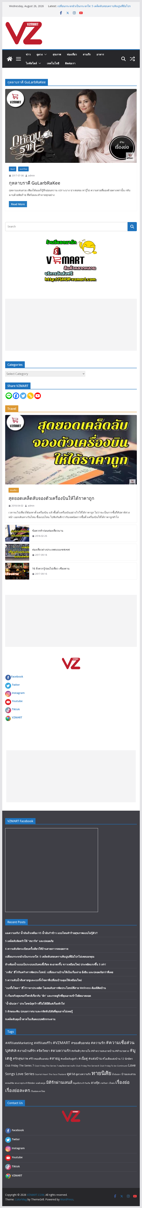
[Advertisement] (71, 325)
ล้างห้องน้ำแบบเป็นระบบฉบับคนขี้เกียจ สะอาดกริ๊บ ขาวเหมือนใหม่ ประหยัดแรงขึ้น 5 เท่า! (55, 964)
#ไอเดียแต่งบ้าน (111, 1058)
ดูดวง (40, 54)
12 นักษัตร (127, 1058)
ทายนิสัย (101, 1073)
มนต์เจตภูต (40, 1083)
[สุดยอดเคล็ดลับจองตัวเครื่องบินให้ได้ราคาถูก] (71, 450)
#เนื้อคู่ (83, 1058)
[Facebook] (16, 396)
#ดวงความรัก (60, 1050)
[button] (45, 54)
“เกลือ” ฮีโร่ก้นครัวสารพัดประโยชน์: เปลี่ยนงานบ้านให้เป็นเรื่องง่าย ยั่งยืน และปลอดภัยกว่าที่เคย (59, 972)
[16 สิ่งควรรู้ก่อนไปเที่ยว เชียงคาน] (17, 571)
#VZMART (61, 1042)
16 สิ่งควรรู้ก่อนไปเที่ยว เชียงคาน (51, 568)
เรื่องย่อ (122, 1082)
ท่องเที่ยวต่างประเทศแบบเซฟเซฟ (51, 549)
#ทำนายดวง (122, 1051)
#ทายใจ (85, 1051)
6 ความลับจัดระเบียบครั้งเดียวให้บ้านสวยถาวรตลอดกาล (36, 948)
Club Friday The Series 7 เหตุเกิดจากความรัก (55, 1065)
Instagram (18, 693)
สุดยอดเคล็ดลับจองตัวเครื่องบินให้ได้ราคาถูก (51, 498)
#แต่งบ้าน (95, 1058)
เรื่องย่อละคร (17, 1090)
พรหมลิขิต (9, 1083)
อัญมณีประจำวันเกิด (81, 1083)
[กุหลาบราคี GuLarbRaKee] (71, 126)
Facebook (17, 676)
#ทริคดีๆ (76, 1051)
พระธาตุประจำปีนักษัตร (25, 1083)
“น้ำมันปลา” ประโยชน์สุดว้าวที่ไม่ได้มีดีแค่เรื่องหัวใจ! (35, 1003)
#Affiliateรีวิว (43, 1043)
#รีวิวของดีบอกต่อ (39, 1058)
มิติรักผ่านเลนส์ (59, 1082)
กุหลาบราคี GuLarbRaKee (34, 183)
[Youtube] (37, 396)
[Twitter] (23, 396)
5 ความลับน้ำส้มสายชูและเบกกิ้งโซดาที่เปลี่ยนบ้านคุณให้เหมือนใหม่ (43, 980)
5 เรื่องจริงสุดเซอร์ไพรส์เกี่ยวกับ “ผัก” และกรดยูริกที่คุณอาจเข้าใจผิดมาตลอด (48, 995)
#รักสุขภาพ (20, 1058)
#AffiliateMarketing (19, 1043)
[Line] (9, 396)
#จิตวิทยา (43, 1051)
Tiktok (16, 709)
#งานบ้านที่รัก (26, 1051)
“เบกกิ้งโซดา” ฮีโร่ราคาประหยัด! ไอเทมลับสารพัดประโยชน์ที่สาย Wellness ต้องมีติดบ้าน (55, 988)
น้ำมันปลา (116, 1074)
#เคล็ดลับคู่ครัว (69, 1058)
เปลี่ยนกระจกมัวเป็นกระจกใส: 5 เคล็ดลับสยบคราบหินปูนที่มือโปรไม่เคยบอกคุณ (49, 956)
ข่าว (28, 54)
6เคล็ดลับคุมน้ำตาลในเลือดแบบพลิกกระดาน (30, 1019)
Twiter (16, 684)
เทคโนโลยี (53, 63)
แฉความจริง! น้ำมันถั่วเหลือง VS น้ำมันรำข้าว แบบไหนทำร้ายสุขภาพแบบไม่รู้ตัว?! (51, 933)
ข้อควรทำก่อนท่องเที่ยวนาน (47, 530)
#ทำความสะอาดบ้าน (102, 1051)
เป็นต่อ (112, 1083)
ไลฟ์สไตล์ (31, 63)
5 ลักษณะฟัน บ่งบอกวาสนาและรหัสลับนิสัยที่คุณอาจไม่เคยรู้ (39, 1011)
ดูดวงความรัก (83, 1074)
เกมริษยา (104, 1083)
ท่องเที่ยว (72, 54)
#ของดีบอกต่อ (80, 1043)
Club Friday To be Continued (113, 1065)
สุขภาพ (57, 54)
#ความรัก (98, 1042)
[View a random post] (132, 58)
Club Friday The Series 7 (19, 1065)
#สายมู (54, 1058)
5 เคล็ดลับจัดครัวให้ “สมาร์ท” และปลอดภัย (29, 941)
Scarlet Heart (41, 1074)
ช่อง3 (12, 169)
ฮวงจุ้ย (95, 1082)
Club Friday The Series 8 (87, 1065)
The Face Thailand (57, 1074)
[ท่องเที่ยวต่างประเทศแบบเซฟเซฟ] (17, 552)
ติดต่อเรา (70, 63)
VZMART (17, 717)
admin (31, 175)
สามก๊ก (87, 54)
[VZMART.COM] (9, 58)
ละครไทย (23, 169)
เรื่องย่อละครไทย (38, 1091)
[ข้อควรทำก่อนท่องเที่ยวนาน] (17, 533)
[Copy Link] (30, 396)
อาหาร (100, 54)
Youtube (17, 701)
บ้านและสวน (128, 1074)
